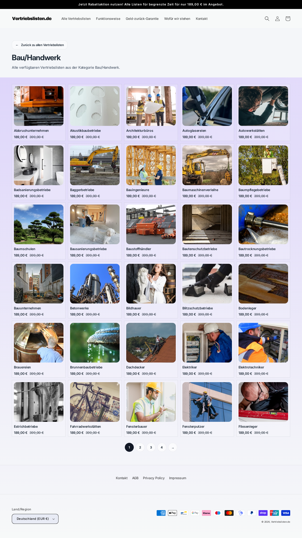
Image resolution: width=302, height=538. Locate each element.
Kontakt (122, 478)
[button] (267, 18)
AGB (135, 478)
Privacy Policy (154, 478)
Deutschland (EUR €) (33, 519)
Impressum (177, 478)
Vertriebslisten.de (280, 521)
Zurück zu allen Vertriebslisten (39, 45)
